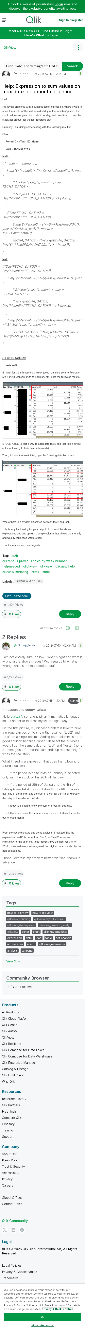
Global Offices (12, 1198)
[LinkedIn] (13, 1230)
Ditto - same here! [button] (16, 596)
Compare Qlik (11, 1118)
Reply (70, 614)
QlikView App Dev (28, 581)
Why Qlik (8, 1081)
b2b (15, 556)
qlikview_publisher (55, 931)
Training (7, 1130)
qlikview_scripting (15, 572)
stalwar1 (16, 716)
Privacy (7, 1179)
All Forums (23, 987)
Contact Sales (12, 1204)
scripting (27, 950)
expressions (15, 944)
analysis (12, 950)
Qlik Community (15, 1221)
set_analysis (63, 938)
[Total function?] (76, 628)
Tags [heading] (11, 902)
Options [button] (78, 47)
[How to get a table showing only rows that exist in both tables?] (70, 628)
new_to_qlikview (17, 912)
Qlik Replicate (11, 1044)
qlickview (30, 566)
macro (31, 944)
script (25, 931)
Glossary (8, 1124)
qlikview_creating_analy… (55, 925)
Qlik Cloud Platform (15, 1018)
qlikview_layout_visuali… (49, 919)
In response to (24, 710)
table (48, 938)
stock (46, 572)
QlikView (10, 47)
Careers (7, 1185)
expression (14, 938)
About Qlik (9, 1154)
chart (36, 931)
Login (59, 4)
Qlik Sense (9, 1025)
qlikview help (65, 566)
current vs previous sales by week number (34, 561)
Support (7, 1137)
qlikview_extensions (52, 944)
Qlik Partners (11, 1105)
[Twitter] (5, 1230)
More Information (42, 1325)
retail (35, 572)
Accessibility (10, 1173)
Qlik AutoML (10, 1031)
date (29, 938)
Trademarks (10, 1278)
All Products (10, 1012)
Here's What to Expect (42, 35)
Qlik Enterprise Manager (19, 1063)
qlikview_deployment (21, 925)
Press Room (10, 1160)
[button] (80, 73)
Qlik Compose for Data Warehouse (27, 1056)
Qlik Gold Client (13, 1075)
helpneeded (11, 566)
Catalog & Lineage (15, 1069)
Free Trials (9, 1111)
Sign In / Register (71, 20)
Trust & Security (13, 1166)
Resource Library (14, 1099)
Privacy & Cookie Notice (19, 1272)
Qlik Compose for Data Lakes (23, 1050)
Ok (42, 1316)
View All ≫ (13, 961)
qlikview (46, 566)
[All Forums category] (8, 986)
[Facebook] (22, 1230)
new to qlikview (42, 912)
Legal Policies (12, 1265)
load (39, 938)
